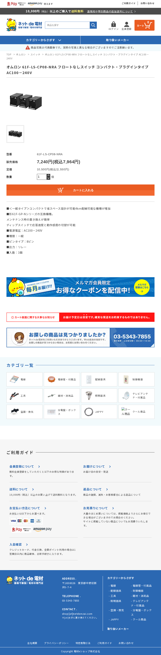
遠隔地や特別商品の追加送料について (110, 11)
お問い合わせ (148, 3)
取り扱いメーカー (117, 40)
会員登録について (21, 466)
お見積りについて (95, 508)
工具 (113, 596)
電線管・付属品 (142, 585)
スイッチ (35, 54)
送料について (18, 489)
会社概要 (32, 643)
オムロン (21, 54)
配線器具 (116, 591)
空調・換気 (117, 610)
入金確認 (15, 544)
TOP (9, 54)
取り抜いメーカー (118, 629)
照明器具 (116, 601)
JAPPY (115, 619)
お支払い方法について (24, 508)
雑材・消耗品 (141, 596)
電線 (113, 585)
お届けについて (94, 466)
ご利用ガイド (129, 3)
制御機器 (138, 591)
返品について (92, 489)
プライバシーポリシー (56, 643)
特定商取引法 (83, 643)
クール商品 (139, 619)
